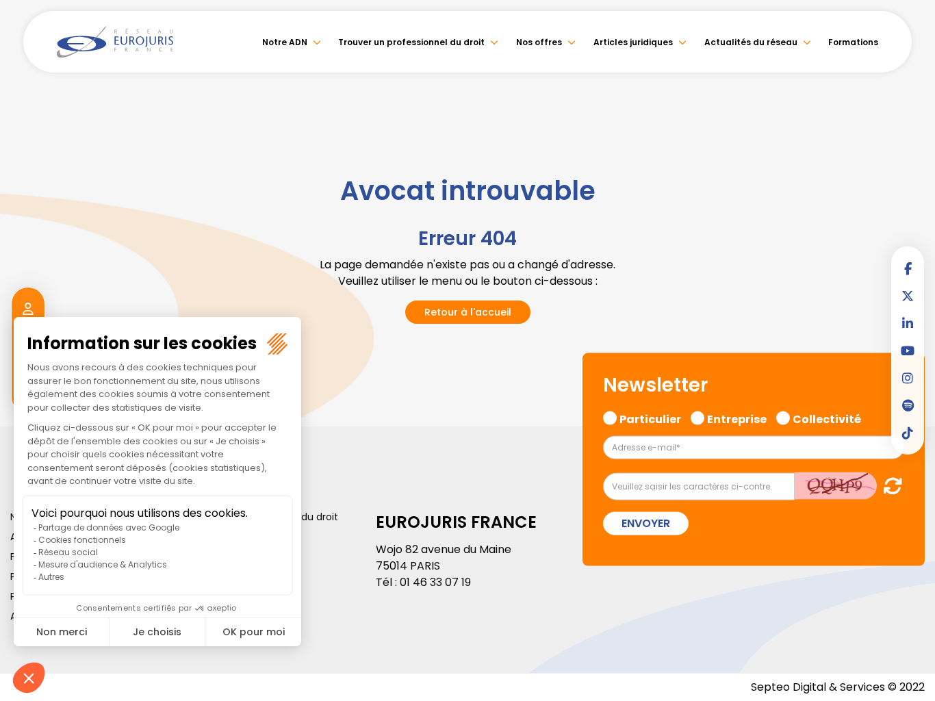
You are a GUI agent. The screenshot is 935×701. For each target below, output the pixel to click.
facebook (908, 268)
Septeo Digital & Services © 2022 (838, 687)
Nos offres (539, 42)
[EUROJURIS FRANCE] (115, 42)
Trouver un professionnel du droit (411, 42)
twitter (908, 296)
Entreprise (737, 417)
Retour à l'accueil (467, 312)
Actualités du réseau (750, 42)
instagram (908, 378)
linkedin (908, 323)
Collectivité (827, 417)
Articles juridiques (633, 42)
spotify (908, 405)
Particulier (650, 417)
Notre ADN (284, 42)
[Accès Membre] (28, 309)
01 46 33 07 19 (435, 582)
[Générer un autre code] (888, 485)
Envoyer (646, 523)
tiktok (908, 433)
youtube (908, 350)
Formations (853, 42)
